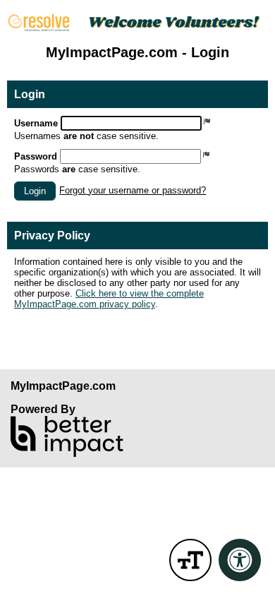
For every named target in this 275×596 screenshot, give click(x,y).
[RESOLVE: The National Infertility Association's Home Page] (137, 23)
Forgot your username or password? (132, 190)
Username (36, 123)
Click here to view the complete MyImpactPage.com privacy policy (109, 298)
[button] (35, 191)
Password (35, 156)
